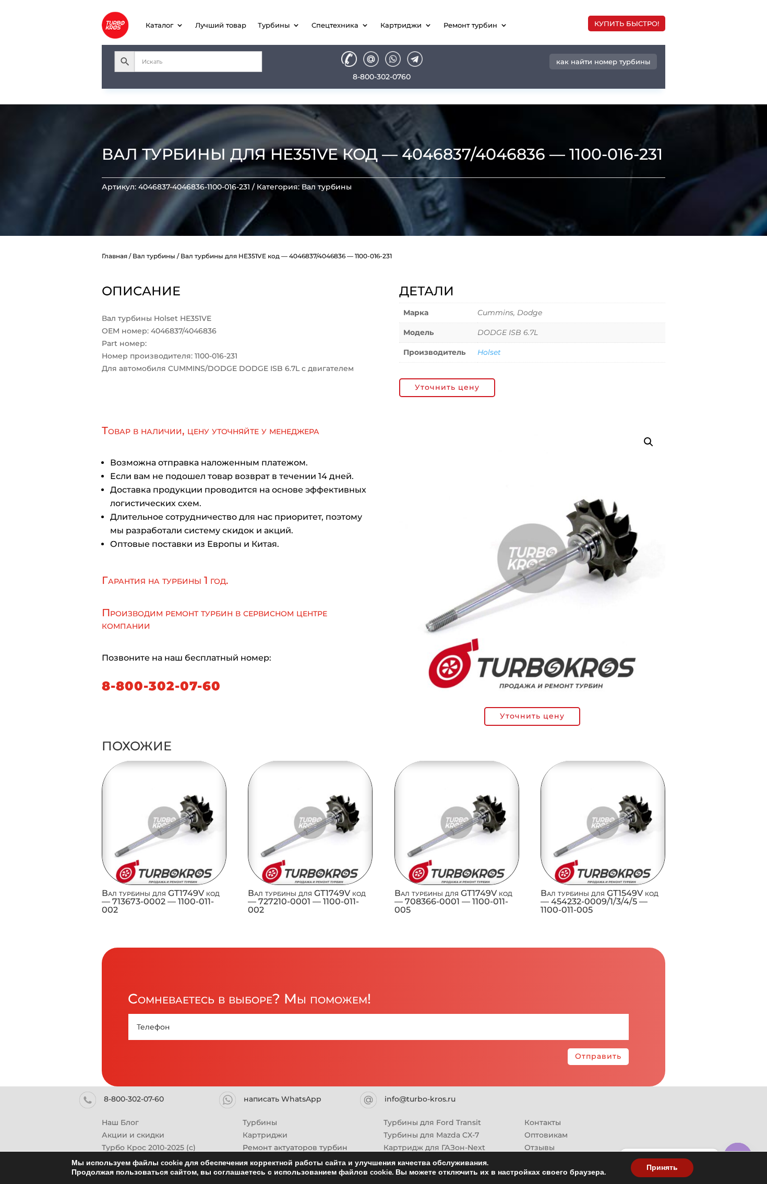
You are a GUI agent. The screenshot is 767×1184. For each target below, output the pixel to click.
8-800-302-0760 (382, 76)
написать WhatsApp (282, 1099)
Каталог (159, 25)
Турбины (274, 25)
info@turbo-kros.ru (420, 1099)
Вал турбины (327, 187)
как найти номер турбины (603, 61)
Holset (489, 352)
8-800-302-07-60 (161, 685)
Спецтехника (334, 25)
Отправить (598, 1056)
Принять (662, 1168)
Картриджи (401, 25)
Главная (114, 256)
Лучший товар (220, 25)
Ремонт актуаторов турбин (295, 1147)
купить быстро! (626, 23)
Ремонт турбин (470, 25)
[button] (648, 442)
